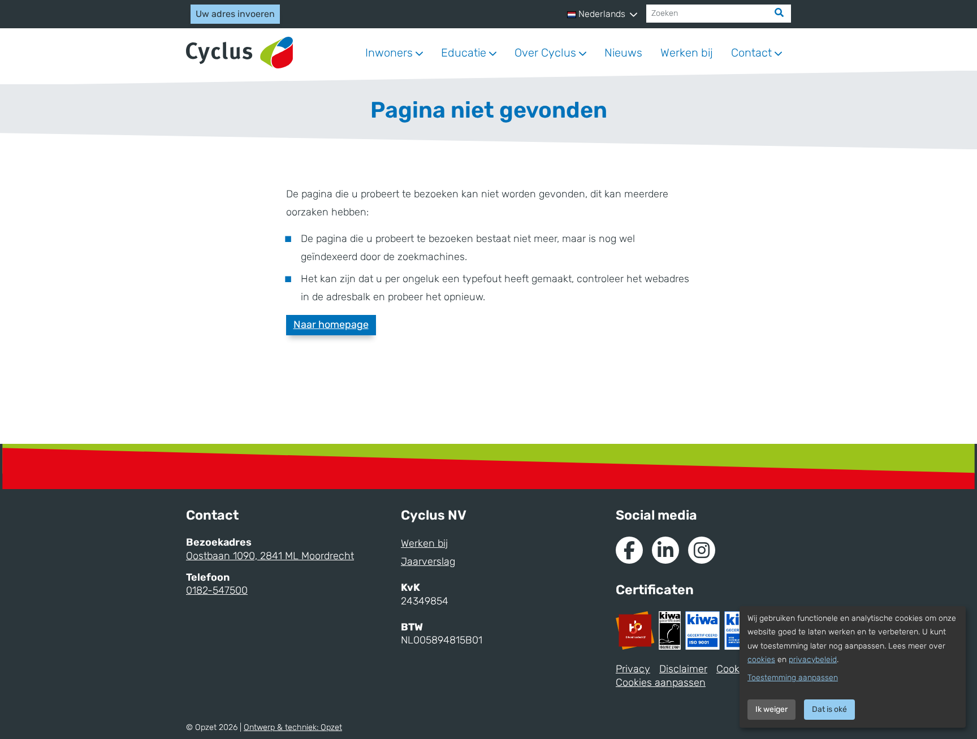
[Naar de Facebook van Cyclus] (629, 550)
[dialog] (853, 667)
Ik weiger (771, 709)
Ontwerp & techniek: (293, 727)
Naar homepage (331, 324)
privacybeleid (813, 659)
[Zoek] (779, 14)
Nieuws (623, 52)
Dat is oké (829, 709)
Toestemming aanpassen (792, 677)
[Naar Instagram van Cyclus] (701, 550)
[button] (602, 14)
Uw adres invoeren (235, 13)
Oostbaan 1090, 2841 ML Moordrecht (270, 556)
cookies (761, 659)
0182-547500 (217, 590)
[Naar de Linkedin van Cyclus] (665, 550)
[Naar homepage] (239, 53)
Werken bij (686, 52)
